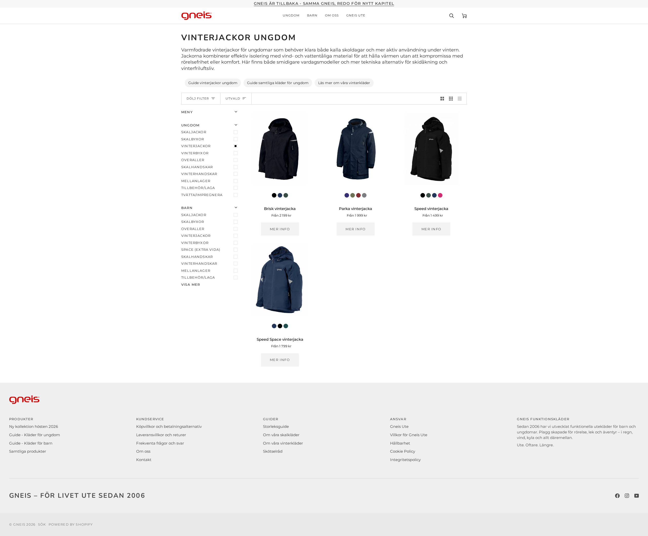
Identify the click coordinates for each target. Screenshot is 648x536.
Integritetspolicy (405, 459)
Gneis (19, 524)
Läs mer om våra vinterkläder (344, 83)
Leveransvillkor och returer (161, 435)
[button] (291, 16)
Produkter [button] (21, 419)
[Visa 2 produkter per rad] (442, 99)
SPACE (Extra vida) (200, 249)
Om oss (143, 451)
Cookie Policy (402, 451)
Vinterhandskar (199, 174)
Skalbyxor (192, 139)
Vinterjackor (196, 146)
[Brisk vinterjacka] (280, 149)
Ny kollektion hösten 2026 (33, 426)
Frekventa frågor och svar (160, 443)
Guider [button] (270, 419)
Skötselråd (272, 451)
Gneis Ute (399, 426)
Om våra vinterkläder (283, 443)
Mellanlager (195, 181)
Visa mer (190, 284)
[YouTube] (636, 495)
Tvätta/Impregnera (201, 195)
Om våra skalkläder (281, 435)
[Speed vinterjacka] (431, 149)
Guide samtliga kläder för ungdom (278, 83)
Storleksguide (276, 426)
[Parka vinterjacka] (355, 149)
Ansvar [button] (398, 419)
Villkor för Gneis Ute (408, 435)
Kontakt (143, 459)
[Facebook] (617, 495)
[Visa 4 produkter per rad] (461, 99)
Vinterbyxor (195, 153)
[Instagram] (627, 495)
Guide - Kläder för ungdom (34, 435)
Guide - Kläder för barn (30, 443)
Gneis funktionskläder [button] (543, 419)
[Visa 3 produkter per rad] (451, 99)
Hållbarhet (400, 443)
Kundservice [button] (150, 419)
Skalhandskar (197, 167)
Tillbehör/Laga (198, 188)
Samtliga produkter (27, 451)
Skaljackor (193, 132)
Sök (42, 524)
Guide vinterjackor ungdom (212, 83)
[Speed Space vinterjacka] (280, 280)
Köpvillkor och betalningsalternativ (169, 426)
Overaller (193, 160)
